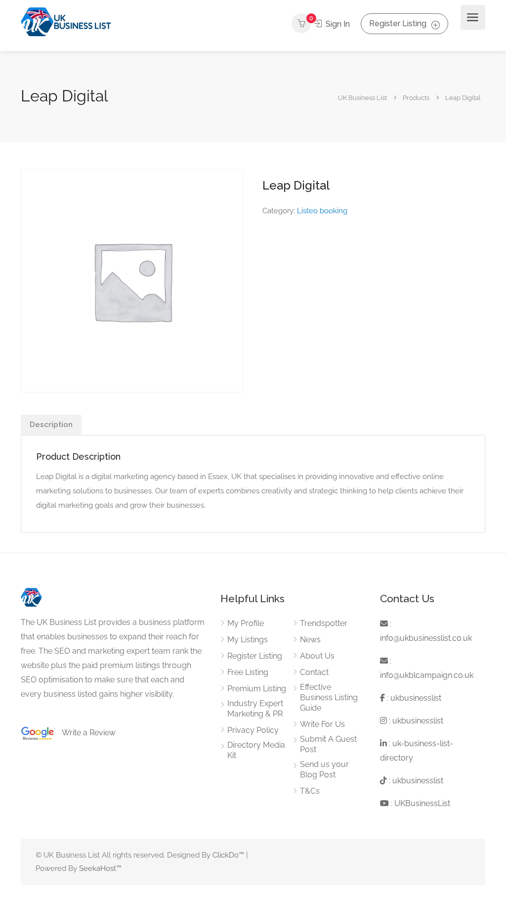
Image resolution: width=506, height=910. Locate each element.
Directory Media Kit (256, 750)
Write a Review (85, 732)
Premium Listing (256, 688)
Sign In (337, 24)
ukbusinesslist (415, 698)
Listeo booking (322, 210)
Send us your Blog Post (324, 769)
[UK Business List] (66, 21)
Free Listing (247, 672)
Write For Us (322, 724)
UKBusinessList (422, 803)
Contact (314, 672)
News (310, 639)
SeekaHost (97, 868)
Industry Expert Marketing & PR (255, 708)
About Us (317, 656)
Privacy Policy (253, 730)
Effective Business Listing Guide (329, 697)
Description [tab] (51, 424)
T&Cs (310, 791)
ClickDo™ (228, 855)
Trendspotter (323, 623)
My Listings (247, 639)
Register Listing (397, 23)
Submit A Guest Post (328, 744)
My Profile (245, 623)
